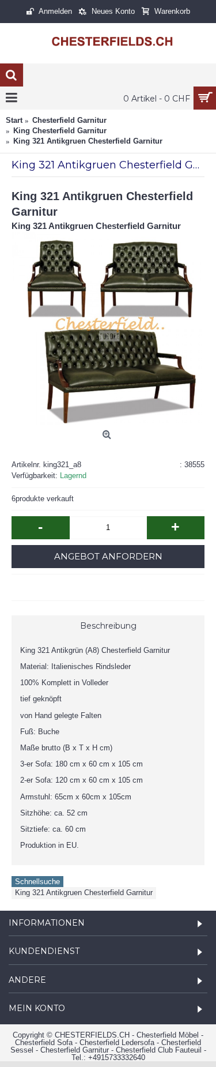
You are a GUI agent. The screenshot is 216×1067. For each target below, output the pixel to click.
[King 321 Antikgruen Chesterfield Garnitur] (108, 328)
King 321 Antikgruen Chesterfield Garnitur (84, 892)
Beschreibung (108, 626)
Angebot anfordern (108, 556)
